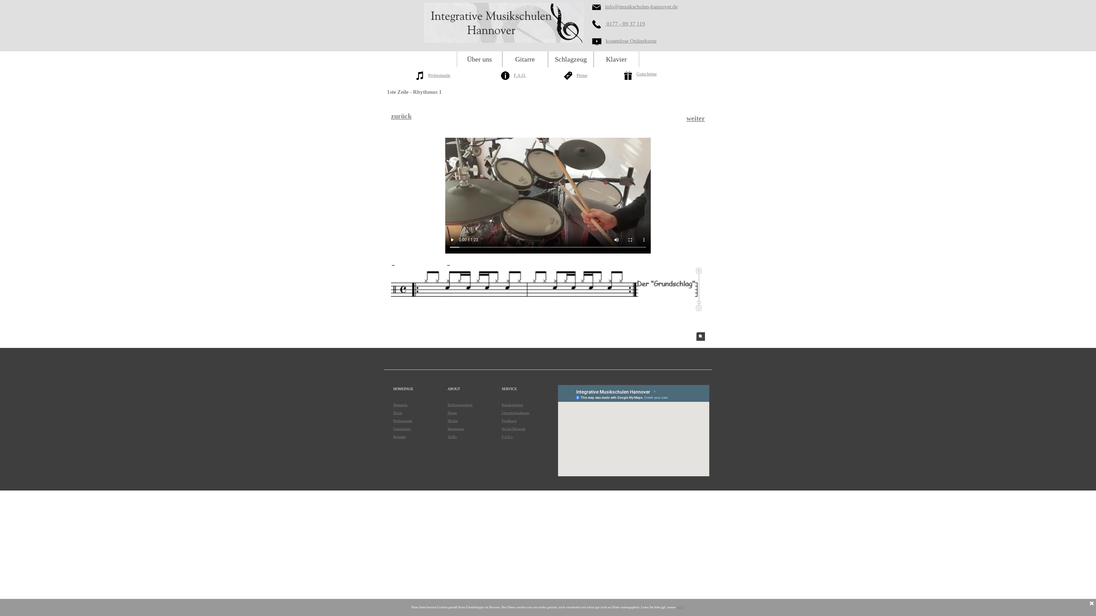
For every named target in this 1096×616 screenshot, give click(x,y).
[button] (598, 24)
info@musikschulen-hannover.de (641, 7)
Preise (582, 75)
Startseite (400, 405)
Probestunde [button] (439, 75)
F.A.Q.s (507, 437)
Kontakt (399, 437)
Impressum (456, 429)
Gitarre (525, 59)
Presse (452, 413)
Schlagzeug (571, 59)
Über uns (479, 59)
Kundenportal (512, 405)
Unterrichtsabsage (515, 413)
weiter (695, 118)
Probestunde (402, 421)
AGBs (452, 437)
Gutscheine (646, 74)
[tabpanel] (442, 79)
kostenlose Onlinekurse (631, 41)
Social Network (513, 429)
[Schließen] (1092, 603)
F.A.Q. (520, 75)
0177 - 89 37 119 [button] (625, 24)
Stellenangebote (460, 405)
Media (453, 421)
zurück (401, 116)
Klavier (616, 59)
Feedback (509, 421)
